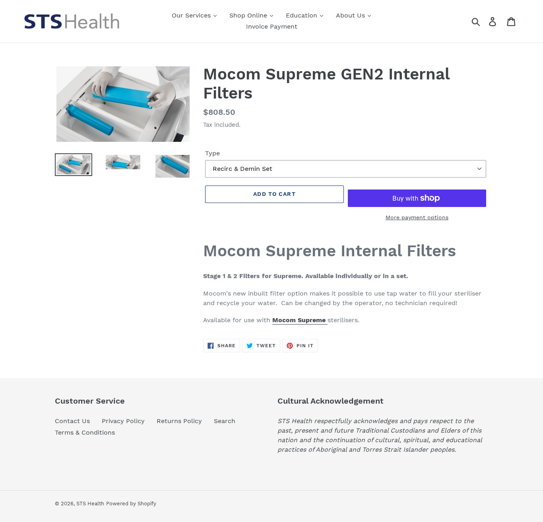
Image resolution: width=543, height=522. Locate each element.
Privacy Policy (123, 421)
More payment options (417, 217)
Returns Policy (179, 421)
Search (224, 421)
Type (212, 153)
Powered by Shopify (131, 504)
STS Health (90, 504)
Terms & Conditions (85, 432)
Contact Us (72, 421)
